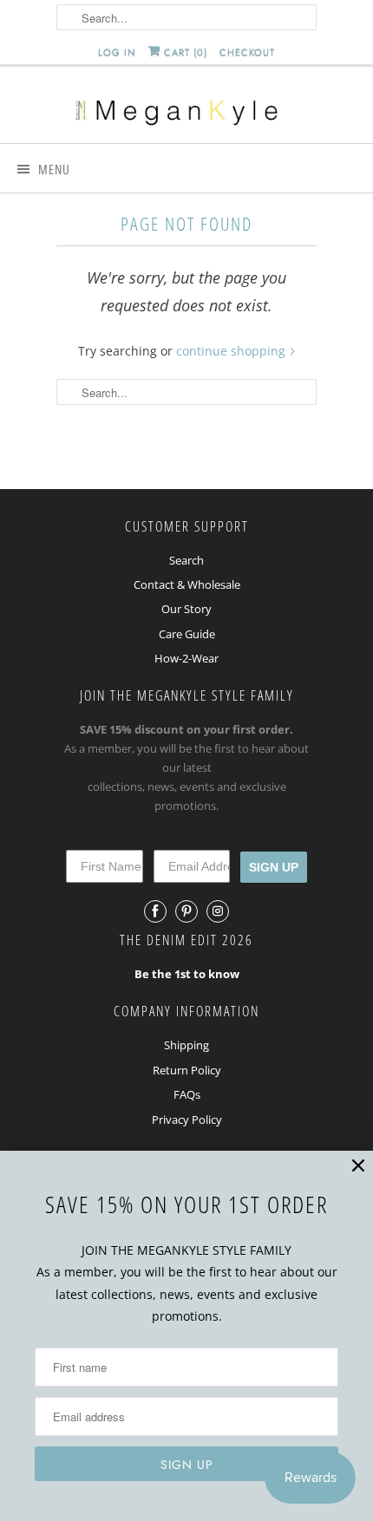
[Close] (358, 1166)
